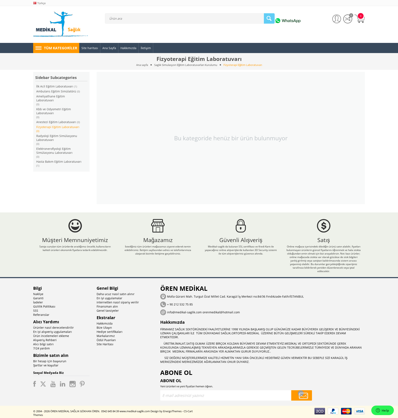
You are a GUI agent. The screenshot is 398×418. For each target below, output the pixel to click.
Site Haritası (105, 344)
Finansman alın (107, 306)
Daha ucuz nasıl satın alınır (116, 294)
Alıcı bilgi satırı (43, 344)
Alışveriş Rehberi (45, 340)
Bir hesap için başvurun (49, 361)
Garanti (38, 298)
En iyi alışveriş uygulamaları (52, 332)
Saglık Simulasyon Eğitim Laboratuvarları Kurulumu (185, 65)
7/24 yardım (41, 348)
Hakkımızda (105, 323)
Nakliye (38, 294)
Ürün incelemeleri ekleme (51, 336)
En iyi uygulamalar (109, 298)
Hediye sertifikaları (110, 332)
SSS (35, 311)
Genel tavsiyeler (108, 311)
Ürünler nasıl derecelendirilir (53, 328)
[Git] (301, 395)
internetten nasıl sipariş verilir (118, 302)
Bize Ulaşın (104, 328)
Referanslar (41, 315)
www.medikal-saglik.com (135, 411)
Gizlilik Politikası (44, 306)
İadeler (38, 302)
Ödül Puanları (106, 340)
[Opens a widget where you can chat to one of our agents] (382, 411)
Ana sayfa (142, 65)
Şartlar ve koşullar (45, 365)
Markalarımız (106, 336)
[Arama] (269, 18)
